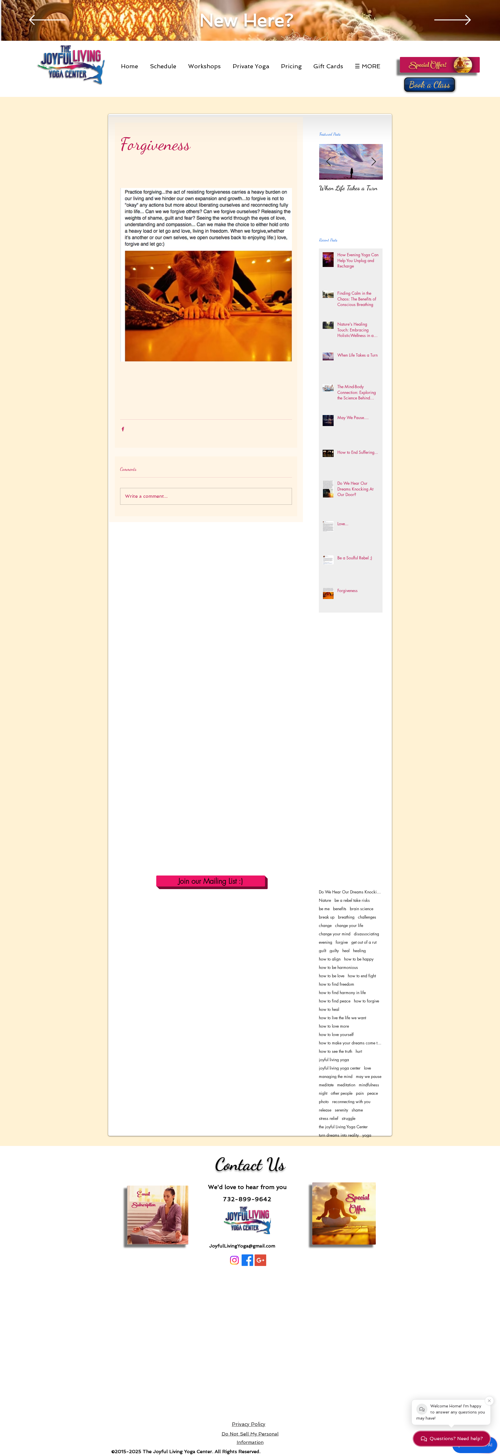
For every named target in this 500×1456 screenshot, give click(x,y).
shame (357, 1109)
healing (359, 950)
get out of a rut (363, 942)
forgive (342, 942)
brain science (361, 908)
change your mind (334, 933)
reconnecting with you (351, 1101)
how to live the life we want (342, 1017)
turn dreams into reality (339, 1135)
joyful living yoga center (340, 1068)
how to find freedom (336, 984)
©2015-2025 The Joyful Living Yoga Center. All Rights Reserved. (185, 1451)
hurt (359, 1051)
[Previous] (47, 20)
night (323, 1093)
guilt (322, 950)
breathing (346, 917)
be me (324, 908)
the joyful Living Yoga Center (343, 1126)
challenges (367, 917)
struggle (348, 1118)
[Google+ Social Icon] (260, 1260)
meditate (326, 1084)
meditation (346, 1084)
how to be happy (359, 958)
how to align (330, 958)
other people (341, 1093)
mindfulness (369, 1084)
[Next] (452, 20)
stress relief (328, 1118)
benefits (339, 908)
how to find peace (334, 1000)
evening (325, 942)
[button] (164, 66)
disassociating (366, 933)
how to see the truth (335, 1051)
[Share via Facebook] (123, 429)
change (325, 925)
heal (346, 950)
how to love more (334, 1026)
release (325, 1109)
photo (324, 1101)
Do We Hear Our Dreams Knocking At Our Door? (351, 891)
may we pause (368, 1076)
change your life (349, 925)
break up (326, 917)
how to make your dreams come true (351, 1042)
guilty (334, 950)
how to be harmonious (338, 967)
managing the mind (335, 1076)
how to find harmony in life (342, 992)
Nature (325, 900)
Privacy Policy (248, 1424)
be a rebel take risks (352, 900)
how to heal (329, 1009)
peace (372, 1093)
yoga (366, 1135)
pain (360, 1093)
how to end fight (362, 975)
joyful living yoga (334, 1059)
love (367, 1068)
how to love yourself (336, 1034)
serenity (341, 1109)
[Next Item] (373, 161)
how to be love (331, 975)
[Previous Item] (328, 161)
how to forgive (366, 1000)
